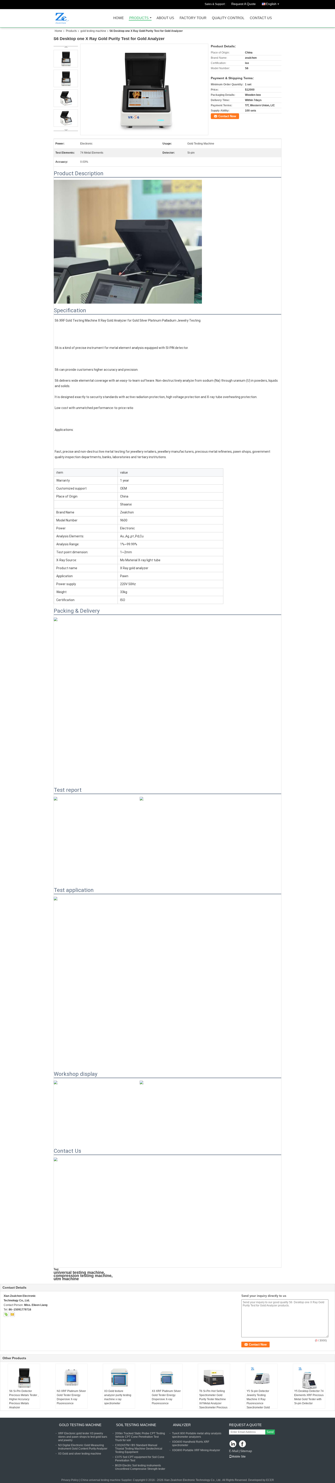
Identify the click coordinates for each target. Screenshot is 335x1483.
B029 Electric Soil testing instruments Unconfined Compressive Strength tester (140, 1467)
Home (118, 18)
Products (139, 18)
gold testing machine (93, 31)
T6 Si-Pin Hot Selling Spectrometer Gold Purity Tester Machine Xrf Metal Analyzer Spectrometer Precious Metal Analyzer (213, 1401)
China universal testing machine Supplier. (107, 1480)
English (271, 4)
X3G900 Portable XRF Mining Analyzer (196, 1450)
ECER (270, 1480)
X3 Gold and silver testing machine (79, 1453)
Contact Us (261, 18)
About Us (165, 18)
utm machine (66, 1279)
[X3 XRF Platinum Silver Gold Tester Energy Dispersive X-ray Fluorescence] (167, 1377)
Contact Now (227, 116)
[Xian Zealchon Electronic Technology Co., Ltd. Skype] (6, 1314)
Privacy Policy (70, 1480)
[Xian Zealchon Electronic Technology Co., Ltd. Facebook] (243, 1444)
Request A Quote (243, 4)
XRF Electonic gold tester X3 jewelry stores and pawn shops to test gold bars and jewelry (82, 1437)
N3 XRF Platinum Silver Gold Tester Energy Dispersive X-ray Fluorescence (71, 1397)
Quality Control (228, 18)
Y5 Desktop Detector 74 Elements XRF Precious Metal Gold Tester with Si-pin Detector (309, 1397)
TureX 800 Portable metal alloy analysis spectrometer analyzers (196, 1435)
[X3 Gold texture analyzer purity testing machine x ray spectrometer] (119, 1377)
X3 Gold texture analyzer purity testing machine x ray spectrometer (117, 1397)
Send (270, 1432)
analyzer (182, 1425)
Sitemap (246, 1451)
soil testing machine (136, 1425)
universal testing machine (79, 1272)
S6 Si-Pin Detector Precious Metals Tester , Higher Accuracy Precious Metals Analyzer (24, 1399)
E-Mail (233, 1451)
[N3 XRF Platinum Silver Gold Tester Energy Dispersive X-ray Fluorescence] (72, 1377)
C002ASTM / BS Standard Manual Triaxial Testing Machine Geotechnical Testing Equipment (138, 1449)
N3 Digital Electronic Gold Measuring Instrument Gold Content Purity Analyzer (82, 1447)
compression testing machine (82, 1275)
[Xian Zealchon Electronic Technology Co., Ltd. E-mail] (12, 1314)
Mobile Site (239, 1456)
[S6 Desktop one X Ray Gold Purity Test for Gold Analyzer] (144, 89)
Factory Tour (193, 18)
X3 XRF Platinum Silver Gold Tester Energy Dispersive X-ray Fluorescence (166, 1397)
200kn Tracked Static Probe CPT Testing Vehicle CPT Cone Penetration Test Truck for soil (140, 1437)
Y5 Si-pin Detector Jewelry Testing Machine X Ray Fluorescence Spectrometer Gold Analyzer (258, 1401)
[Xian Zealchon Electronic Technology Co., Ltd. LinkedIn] (233, 1444)
